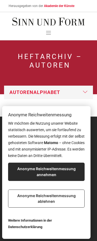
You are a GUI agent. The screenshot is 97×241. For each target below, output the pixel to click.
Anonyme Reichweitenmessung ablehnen (46, 198)
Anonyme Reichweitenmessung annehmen (46, 171)
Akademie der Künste (59, 6)
